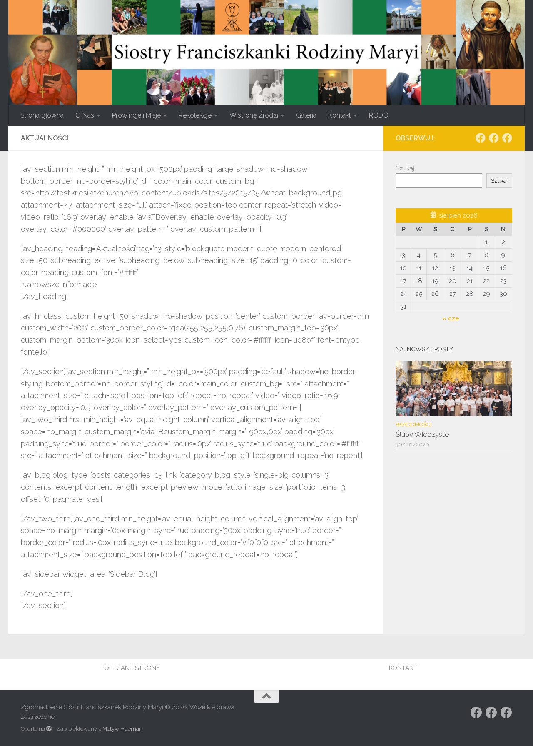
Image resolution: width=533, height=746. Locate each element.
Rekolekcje (195, 115)
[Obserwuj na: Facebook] (481, 138)
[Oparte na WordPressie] (49, 728)
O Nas (84, 115)
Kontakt (339, 115)
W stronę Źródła (253, 115)
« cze (450, 318)
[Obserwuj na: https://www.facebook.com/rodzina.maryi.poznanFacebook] (494, 138)
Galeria (306, 115)
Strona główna (42, 115)
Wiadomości (413, 424)
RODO (379, 115)
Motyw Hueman (122, 729)
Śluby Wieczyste (422, 434)
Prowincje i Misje (136, 115)
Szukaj (405, 168)
